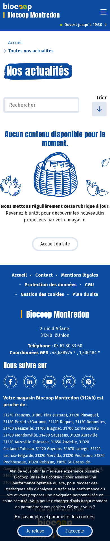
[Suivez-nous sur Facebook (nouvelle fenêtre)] (10, 382)
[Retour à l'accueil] (17, 7)
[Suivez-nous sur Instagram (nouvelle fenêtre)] (69, 382)
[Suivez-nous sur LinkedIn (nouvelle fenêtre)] (30, 382)
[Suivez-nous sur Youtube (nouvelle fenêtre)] (49, 382)
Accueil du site (55, 244)
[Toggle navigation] (103, 13)
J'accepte (74, 531)
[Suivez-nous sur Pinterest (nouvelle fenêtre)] (88, 382)
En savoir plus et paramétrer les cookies (54, 516)
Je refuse (35, 531)
